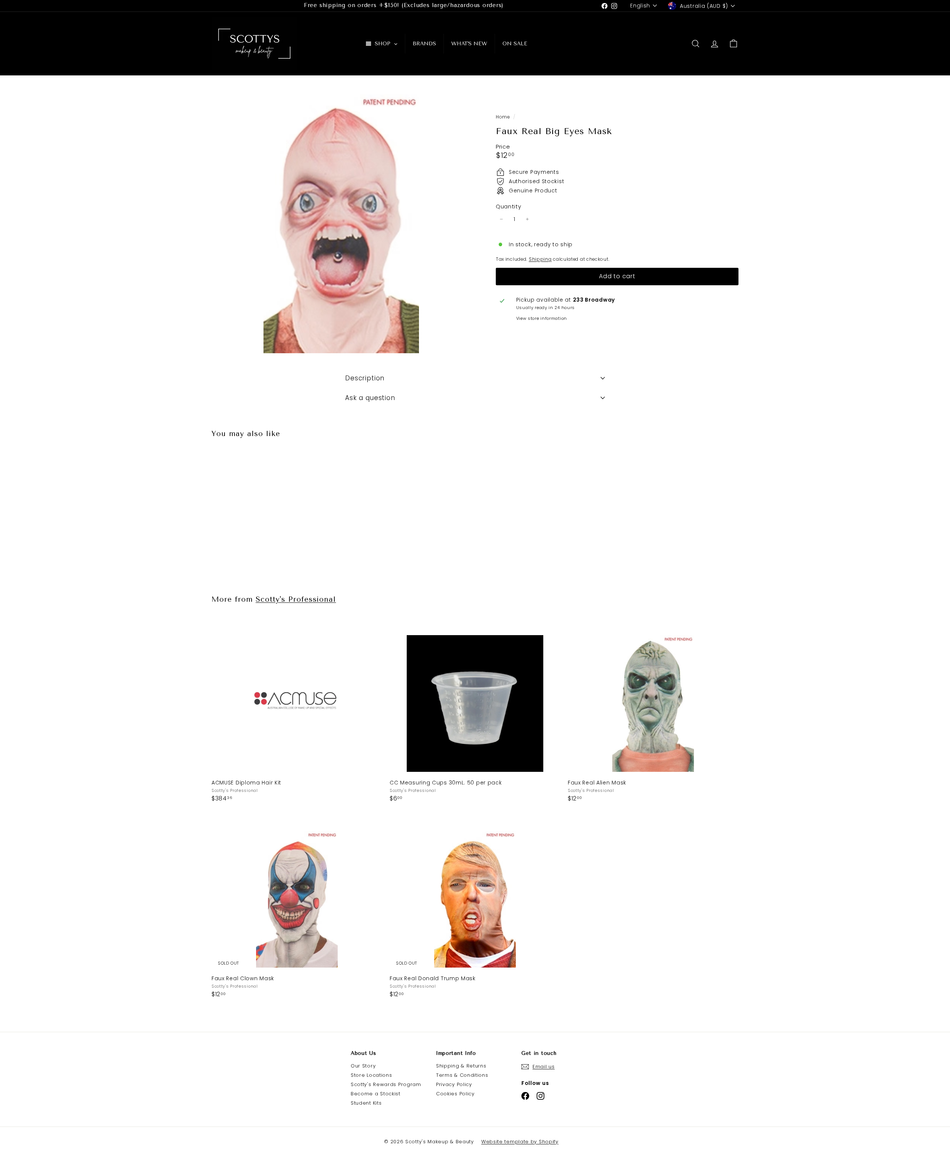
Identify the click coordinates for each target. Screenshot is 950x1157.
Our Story (363, 1065)
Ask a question (370, 397)
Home (503, 117)
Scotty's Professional (296, 599)
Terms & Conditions (462, 1075)
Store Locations (371, 1075)
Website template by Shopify (519, 1141)
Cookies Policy (455, 1093)
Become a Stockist (375, 1093)
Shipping (540, 259)
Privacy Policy (454, 1084)
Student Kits (366, 1102)
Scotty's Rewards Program (386, 1084)
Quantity (508, 206)
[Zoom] (341, 223)
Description (364, 378)
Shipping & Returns (461, 1065)
